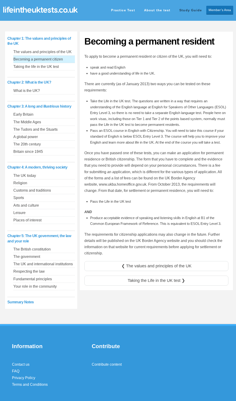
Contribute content (107, 364)
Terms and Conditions (30, 384)
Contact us (21, 364)
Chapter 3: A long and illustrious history (39, 106)
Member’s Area (220, 10)
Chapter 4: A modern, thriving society (37, 167)
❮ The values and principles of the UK (156, 266)
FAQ (15, 371)
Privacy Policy (23, 378)
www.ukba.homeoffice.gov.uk (122, 184)
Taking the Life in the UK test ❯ (156, 280)
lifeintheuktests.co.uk (40, 10)
